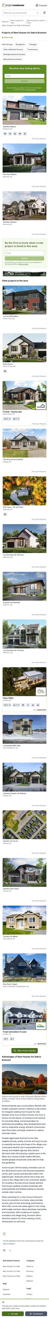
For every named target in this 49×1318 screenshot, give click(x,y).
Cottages (33, 44)
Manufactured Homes (12, 59)
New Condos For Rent (11, 1276)
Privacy (29, 1294)
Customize (37, 1314)
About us (29, 1266)
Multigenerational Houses (14, 54)
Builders (29, 1276)
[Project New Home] (13, 5)
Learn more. (15, 1308)
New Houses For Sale (11, 1266)
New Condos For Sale (11, 1271)
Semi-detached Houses (13, 49)
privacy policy (31, 90)
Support (6, 1289)
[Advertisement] (24, 273)
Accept (14, 1314)
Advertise (6, 1294)
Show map (8, 37)
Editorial (5, 22)
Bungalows (20, 44)
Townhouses (32, 49)
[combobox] (21, 12)
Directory (30, 1271)
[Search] (37, 13)
